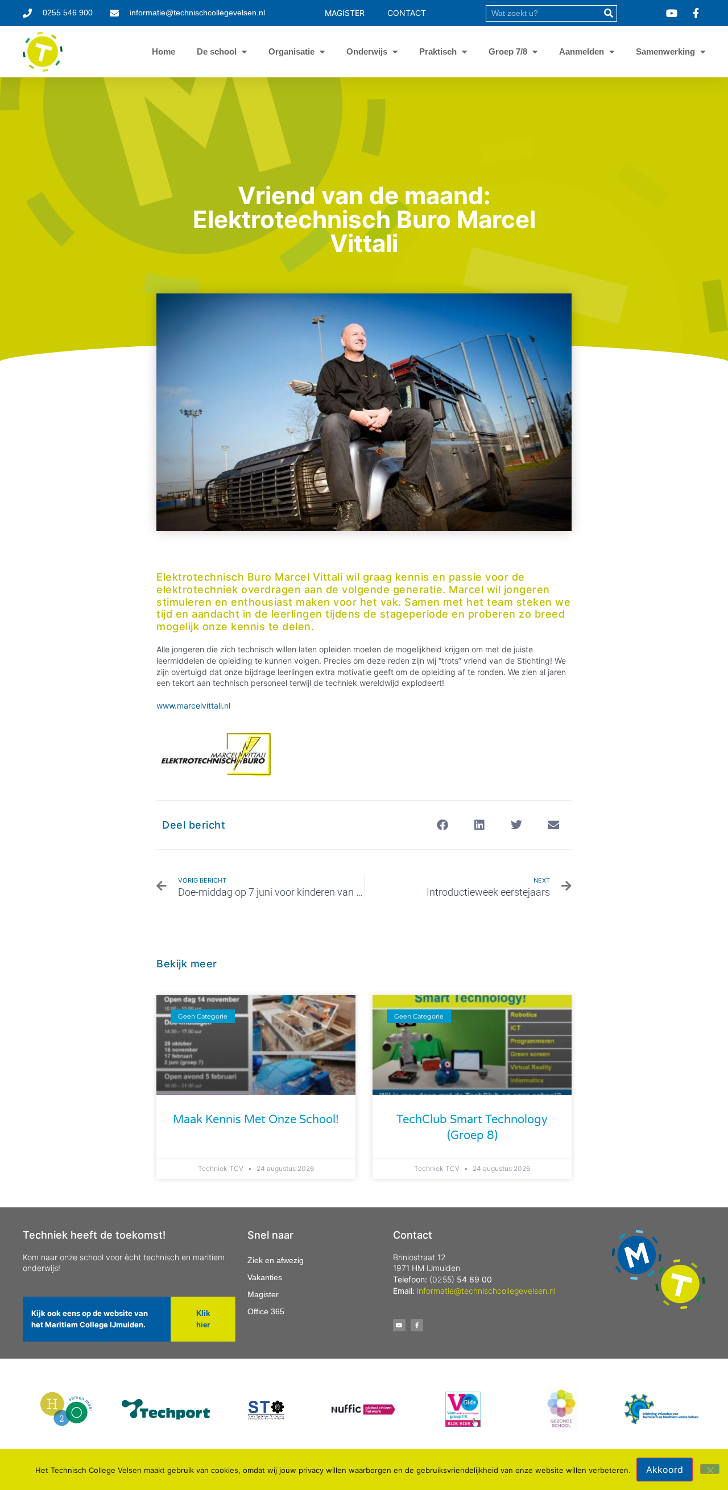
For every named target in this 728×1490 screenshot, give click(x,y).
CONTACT (406, 13)
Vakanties (264, 1277)
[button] (442, 825)
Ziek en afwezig (275, 1260)
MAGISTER (345, 13)
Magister (263, 1294)
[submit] (608, 13)
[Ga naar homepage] (43, 52)
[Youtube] (399, 1325)
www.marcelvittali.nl (194, 705)
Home (163, 51)
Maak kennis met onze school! (256, 1120)
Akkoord (664, 1469)
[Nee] (709, 1469)
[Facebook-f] (417, 1325)
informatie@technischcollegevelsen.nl (486, 1291)
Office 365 (265, 1311)
